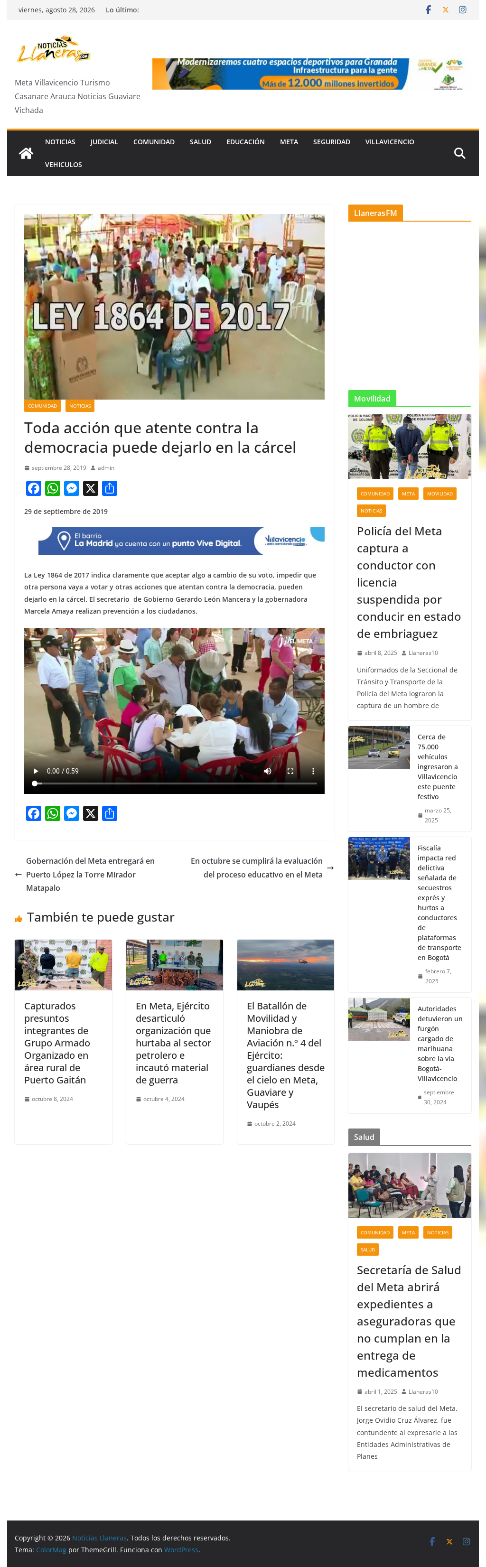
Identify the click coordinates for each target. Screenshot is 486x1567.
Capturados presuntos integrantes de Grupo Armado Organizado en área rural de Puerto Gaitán (57, 1042)
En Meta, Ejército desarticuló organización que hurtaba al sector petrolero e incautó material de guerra (173, 1042)
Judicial (104, 141)
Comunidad (154, 141)
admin (106, 468)
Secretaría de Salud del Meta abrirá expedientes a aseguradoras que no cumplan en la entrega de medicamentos (409, 1321)
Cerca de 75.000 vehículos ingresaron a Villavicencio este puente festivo (438, 766)
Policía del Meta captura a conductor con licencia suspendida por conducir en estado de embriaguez (409, 582)
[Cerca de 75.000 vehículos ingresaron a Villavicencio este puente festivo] (379, 778)
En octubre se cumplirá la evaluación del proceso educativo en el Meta (257, 868)
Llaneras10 (423, 653)
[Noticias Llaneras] (26, 153)
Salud (200, 141)
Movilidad (440, 493)
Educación (245, 141)
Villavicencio (389, 141)
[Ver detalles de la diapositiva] (311, 73)
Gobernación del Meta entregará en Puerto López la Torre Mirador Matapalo (90, 875)
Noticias (60, 141)
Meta (289, 141)
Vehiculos (63, 164)
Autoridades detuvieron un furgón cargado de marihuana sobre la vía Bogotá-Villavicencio (440, 1043)
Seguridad (331, 141)
